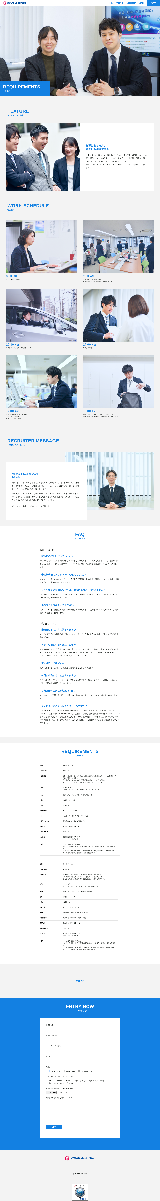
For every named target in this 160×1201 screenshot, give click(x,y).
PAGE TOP (80, 981)
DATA (111, 3)
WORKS (141, 3)
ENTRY (153, 3)
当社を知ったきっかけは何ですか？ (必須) (60, 1076)
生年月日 (49, 1056)
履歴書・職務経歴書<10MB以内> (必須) (59, 1088)
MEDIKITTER (131, 3)
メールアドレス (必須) (53, 1046)
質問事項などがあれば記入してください (60, 1098)
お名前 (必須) (50, 1025)
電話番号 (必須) (51, 1035)
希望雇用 (49, 1067)
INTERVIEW (120, 3)
